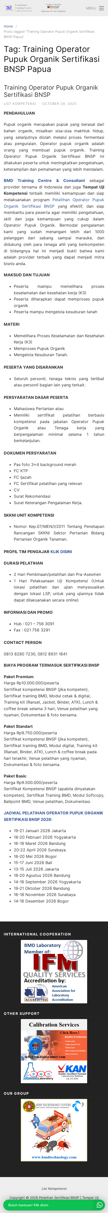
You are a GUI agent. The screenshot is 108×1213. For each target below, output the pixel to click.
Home (8, 26)
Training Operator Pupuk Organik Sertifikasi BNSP (51, 91)
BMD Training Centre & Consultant (44, 180)
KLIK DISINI (61, 551)
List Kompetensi (20, 104)
